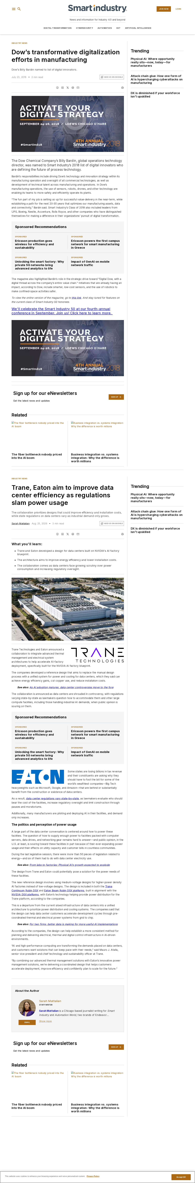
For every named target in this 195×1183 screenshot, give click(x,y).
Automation (105, 28)
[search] (19, 9)
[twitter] (67, 87)
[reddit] (72, 87)
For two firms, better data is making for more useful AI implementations (74, 924)
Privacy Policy (93, 1176)
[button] (14, 9)
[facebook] (57, 87)
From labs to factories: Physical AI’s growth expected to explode (70, 864)
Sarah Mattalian (21, 523)
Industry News (19, 43)
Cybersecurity (84, 28)
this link (76, 297)
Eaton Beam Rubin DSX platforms (64, 890)
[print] (122, 87)
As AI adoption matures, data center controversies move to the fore (71, 687)
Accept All (181, 1177)
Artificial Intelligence (138, 28)
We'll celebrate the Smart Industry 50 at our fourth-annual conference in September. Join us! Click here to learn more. (62, 311)
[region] (97, 1177)
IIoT (118, 28)
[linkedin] (62, 87)
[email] (78, 87)
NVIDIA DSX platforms (25, 894)
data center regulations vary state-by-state (52, 798)
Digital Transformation (58, 28)
